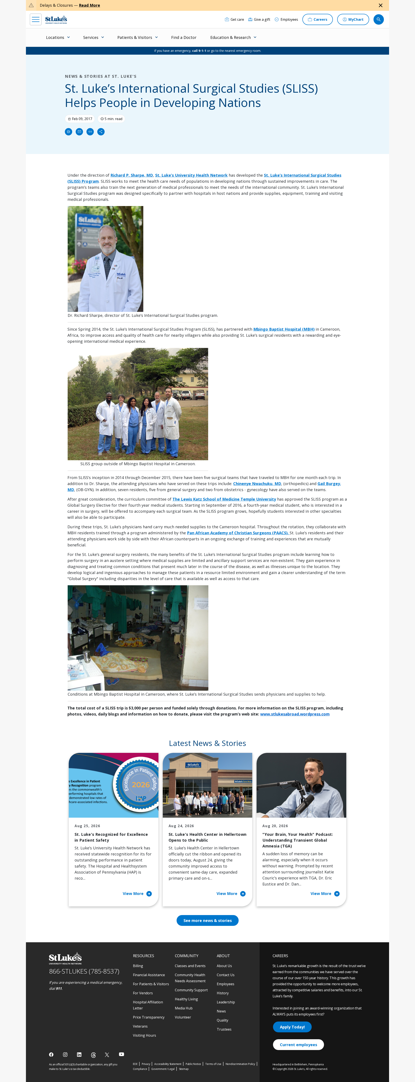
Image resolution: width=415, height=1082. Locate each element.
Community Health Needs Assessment (190, 978)
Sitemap (184, 1069)
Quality (222, 1020)
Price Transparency (148, 1017)
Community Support (191, 990)
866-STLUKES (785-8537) (84, 971)
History (223, 993)
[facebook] (51, 1054)
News (221, 1011)
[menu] (35, 19)
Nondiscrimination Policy (240, 1064)
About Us (224, 965)
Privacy (146, 1064)
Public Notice (193, 1064)
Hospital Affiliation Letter (148, 1005)
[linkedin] (79, 1054)
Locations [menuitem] (55, 37)
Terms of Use (213, 1064)
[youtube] (121, 1054)
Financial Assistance (149, 975)
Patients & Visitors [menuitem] (134, 37)
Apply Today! (292, 1027)
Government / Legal (162, 1069)
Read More (89, 5)
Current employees (298, 1044)
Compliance (140, 1069)
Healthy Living (186, 999)
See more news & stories (208, 920)
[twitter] (107, 1054)
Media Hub (184, 1008)
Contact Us (226, 975)
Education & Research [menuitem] (230, 37)
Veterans (140, 1026)
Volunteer (183, 1017)
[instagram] (65, 1054)
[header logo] (56, 19)
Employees (225, 984)
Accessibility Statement (167, 1064)
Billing (138, 965)
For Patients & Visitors (151, 984)
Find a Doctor (183, 37)
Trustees (224, 1029)
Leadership (226, 1002)
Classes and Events (190, 965)
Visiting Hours (144, 1035)
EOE (135, 1064)
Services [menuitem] (90, 37)
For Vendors (143, 993)
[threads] (93, 1055)
